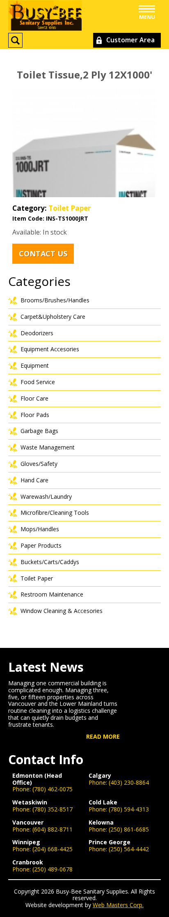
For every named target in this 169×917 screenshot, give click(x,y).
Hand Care (34, 480)
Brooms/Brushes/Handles (55, 300)
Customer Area (130, 39)
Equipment (35, 365)
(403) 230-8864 (129, 782)
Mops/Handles (40, 529)
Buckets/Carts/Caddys (50, 562)
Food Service (38, 382)
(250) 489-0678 (52, 869)
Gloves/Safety (39, 464)
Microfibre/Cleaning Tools (55, 512)
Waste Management (48, 447)
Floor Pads (35, 415)
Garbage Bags (39, 431)
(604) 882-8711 (52, 829)
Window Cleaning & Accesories (62, 611)
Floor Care (34, 398)
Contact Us (43, 253)
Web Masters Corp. (118, 905)
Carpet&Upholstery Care (53, 316)
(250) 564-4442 (129, 849)
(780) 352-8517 (52, 809)
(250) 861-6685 (129, 829)
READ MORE (103, 736)
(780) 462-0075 (52, 789)
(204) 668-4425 (52, 849)
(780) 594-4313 (129, 809)
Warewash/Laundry (46, 496)
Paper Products (41, 545)
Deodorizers (37, 333)
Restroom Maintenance (52, 594)
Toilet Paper (69, 208)
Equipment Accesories (50, 349)
